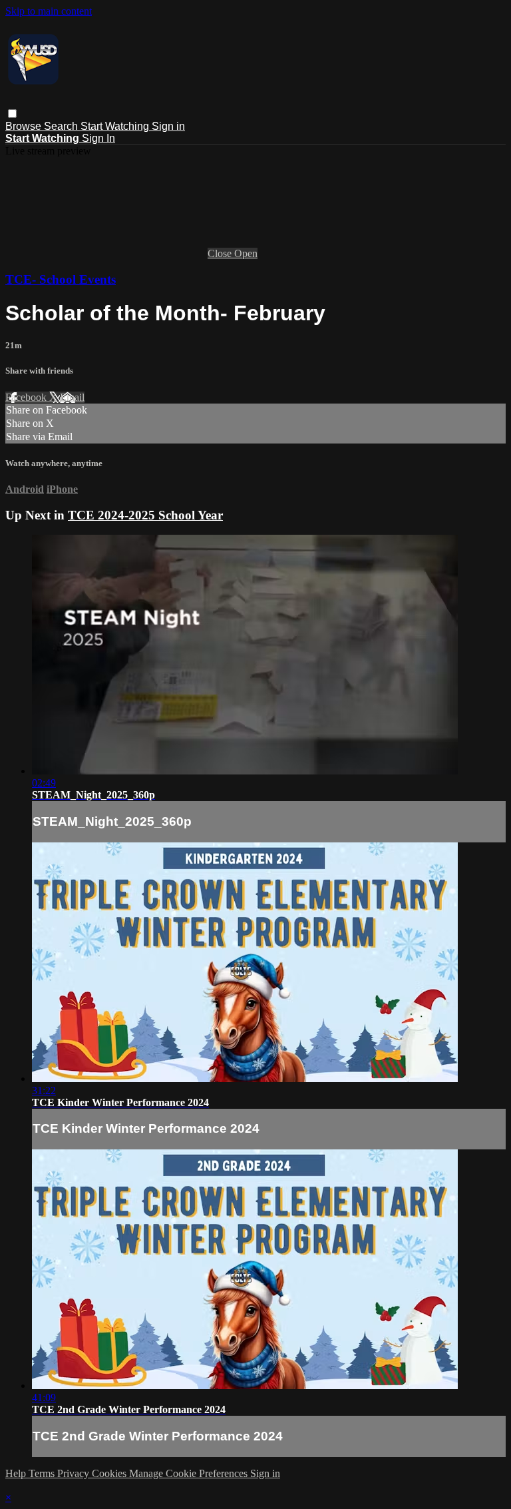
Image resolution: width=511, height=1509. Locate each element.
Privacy (74, 1473)
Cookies (110, 1473)
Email (72, 397)
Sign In (98, 138)
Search (62, 126)
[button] (12, 113)
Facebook (27, 397)
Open (245, 253)
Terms (43, 1473)
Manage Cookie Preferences (189, 1473)
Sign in (168, 126)
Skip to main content (48, 11)
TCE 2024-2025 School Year (145, 515)
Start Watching (116, 126)
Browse (24, 126)
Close (221, 253)
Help (17, 1473)
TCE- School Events (60, 279)
